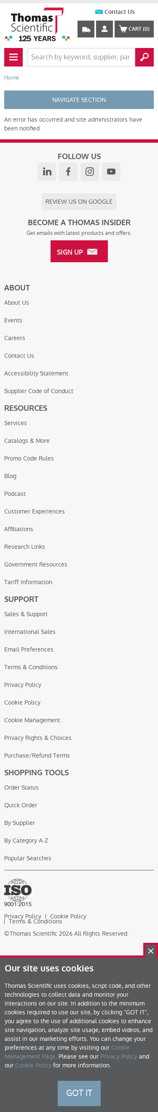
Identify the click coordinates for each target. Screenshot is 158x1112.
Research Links (24, 547)
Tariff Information (28, 582)
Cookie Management (32, 720)
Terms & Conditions (31, 667)
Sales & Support (26, 614)
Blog (10, 476)
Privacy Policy (22, 685)
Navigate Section (79, 100)
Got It (79, 1093)
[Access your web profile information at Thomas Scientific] (104, 29)
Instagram (89, 171)
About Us (16, 302)
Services (15, 423)
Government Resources (35, 564)
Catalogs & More (27, 440)
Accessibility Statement (36, 373)
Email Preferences (29, 649)
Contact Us (119, 12)
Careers (14, 338)
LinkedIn (46, 171)
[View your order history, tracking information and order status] (86, 29)
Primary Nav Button (13, 57)
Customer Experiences (34, 511)
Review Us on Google (79, 201)
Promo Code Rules (29, 458)
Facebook (68, 171)
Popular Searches (27, 858)
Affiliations (18, 529)
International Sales (30, 632)
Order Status (21, 787)
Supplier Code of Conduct (38, 391)
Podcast (15, 493)
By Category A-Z (26, 840)
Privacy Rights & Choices (38, 738)
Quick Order (20, 805)
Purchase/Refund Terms (37, 755)
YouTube (111, 171)
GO (144, 57)
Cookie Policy (22, 702)
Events (13, 320)
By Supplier (19, 823)
